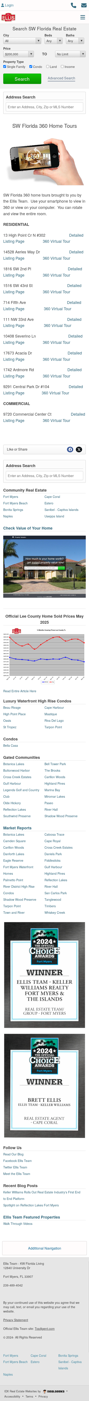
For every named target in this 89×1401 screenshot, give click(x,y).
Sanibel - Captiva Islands (61, 509)
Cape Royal (52, 841)
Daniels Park (53, 854)
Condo (37, 66)
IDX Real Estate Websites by (23, 1391)
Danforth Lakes (13, 854)
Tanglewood (52, 899)
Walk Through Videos (17, 1223)
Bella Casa (10, 745)
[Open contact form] (84, 4)
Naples (8, 516)
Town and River (14, 912)
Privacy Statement (15, 1320)
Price (7, 48)
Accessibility (12, 1396)
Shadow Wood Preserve (61, 816)
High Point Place (14, 714)
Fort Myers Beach (15, 503)
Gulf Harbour (12, 783)
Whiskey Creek (54, 912)
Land (53, 66)
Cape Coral (52, 496)
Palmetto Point (13, 880)
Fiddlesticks (52, 860)
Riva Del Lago (54, 720)
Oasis (7, 720)
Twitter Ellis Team (15, 1167)
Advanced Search (61, 77)
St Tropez (9, 727)
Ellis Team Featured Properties (31, 1217)
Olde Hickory (12, 803)
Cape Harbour (54, 707)
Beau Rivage (12, 707)
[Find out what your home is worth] (44, 566)
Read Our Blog (13, 1154)
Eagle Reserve (13, 860)
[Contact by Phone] (73, 4)
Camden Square (14, 841)
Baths (70, 35)
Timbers (50, 906)
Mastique (50, 714)
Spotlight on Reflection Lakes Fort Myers (31, 1205)
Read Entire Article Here (19, 691)
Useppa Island (54, 516)
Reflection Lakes (14, 809)
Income (69, 66)
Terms (29, 1396)
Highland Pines (54, 783)
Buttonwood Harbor (16, 770)
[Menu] (83, 17)
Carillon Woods (54, 777)
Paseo (48, 803)
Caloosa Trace (54, 834)
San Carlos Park (55, 893)
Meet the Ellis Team (16, 1173)
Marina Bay (52, 790)
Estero (48, 503)
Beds (48, 35)
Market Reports (17, 828)
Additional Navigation (44, 1248)
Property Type (13, 61)
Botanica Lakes (13, 764)
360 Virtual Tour (56, 241)
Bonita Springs (13, 509)
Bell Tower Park (55, 764)
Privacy (43, 1396)
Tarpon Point (53, 727)
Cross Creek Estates (17, 777)
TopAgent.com (45, 1328)
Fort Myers (10, 496)
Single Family (15, 66)
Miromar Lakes (54, 796)
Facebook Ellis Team (17, 1160)
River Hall (51, 809)
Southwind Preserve (17, 816)
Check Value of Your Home (27, 528)
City (6, 35)
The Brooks (52, 770)
